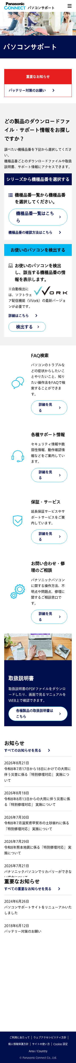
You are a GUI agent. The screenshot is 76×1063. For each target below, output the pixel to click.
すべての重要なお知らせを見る (28, 888)
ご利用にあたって (20, 1037)
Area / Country (38, 1051)
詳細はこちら (18, 315)
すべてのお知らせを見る (22, 750)
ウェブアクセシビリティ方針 (49, 1037)
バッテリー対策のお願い (27, 90)
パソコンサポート (41, 8)
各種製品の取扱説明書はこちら (34, 713)
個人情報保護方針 (18, 1044)
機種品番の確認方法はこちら (30, 232)
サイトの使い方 (41, 1044)
